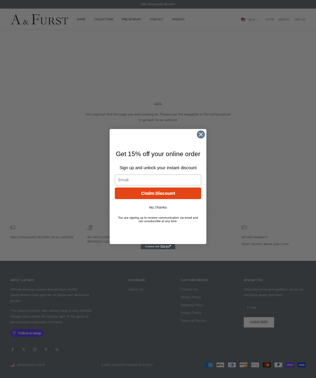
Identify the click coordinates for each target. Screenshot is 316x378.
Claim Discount (158, 193)
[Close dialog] (201, 134)
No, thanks (158, 207)
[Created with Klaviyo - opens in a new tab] (158, 246)
